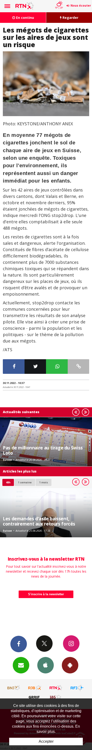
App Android (70, 665)
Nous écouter (81, 6)
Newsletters (21, 665)
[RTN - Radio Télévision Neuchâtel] (56, 688)
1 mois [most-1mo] (43, 482)
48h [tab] (8, 482)
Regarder (70, 17)
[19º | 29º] (58, 0)
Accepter (46, 741)
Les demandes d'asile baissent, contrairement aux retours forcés (39, 521)
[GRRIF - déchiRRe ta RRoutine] (35, 697)
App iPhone (45, 665)
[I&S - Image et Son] (56, 697)
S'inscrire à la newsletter (46, 594)
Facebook (18, 644)
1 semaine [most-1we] (25, 482)
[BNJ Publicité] (14, 688)
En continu (24, 17)
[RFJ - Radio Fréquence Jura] (77, 688)
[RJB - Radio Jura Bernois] (35, 688)
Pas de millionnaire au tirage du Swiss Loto (43, 450)
